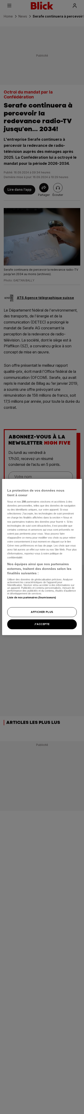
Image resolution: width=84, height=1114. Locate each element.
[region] (42, 557)
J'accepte (42, 624)
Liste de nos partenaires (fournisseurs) (31, 597)
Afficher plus (42, 612)
